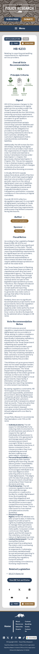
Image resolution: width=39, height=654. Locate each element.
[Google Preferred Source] (31, 638)
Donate (28, 19)
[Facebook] (12, 638)
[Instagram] (16, 638)
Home (7, 626)
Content (28, 621)
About (18, 621)
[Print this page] (27, 598)
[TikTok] (23, 638)
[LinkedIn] (4, 638)
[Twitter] (8, 638)
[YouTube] (20, 638)
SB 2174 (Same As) (16, 574)
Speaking (28, 624)
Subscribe (12, 19)
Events (27, 626)
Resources (19, 624)
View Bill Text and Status (19, 580)
